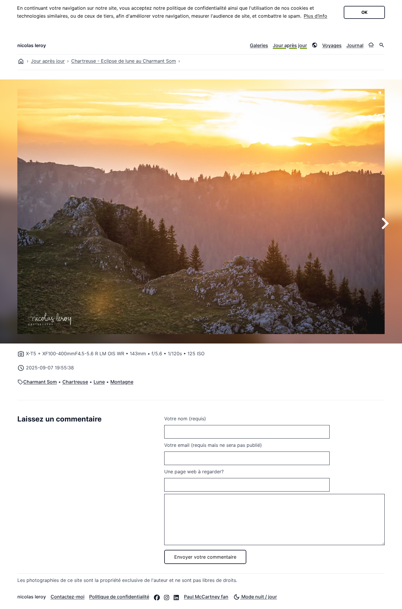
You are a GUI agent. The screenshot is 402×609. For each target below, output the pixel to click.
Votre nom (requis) (185, 419)
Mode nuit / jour (258, 597)
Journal (354, 45)
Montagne (121, 382)
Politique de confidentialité (119, 597)
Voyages (332, 45)
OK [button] (364, 12)
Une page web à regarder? (194, 471)
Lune (99, 382)
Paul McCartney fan (206, 597)
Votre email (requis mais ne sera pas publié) (213, 445)
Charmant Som (40, 382)
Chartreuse (75, 382)
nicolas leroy (31, 45)
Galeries (259, 45)
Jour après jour (290, 45)
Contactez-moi (67, 597)
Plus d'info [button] (315, 16)
